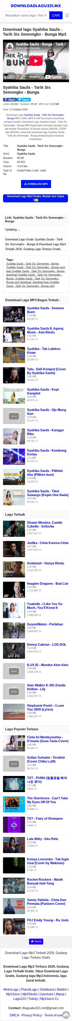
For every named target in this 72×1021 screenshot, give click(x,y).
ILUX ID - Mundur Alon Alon (47, 665)
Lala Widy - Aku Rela (42, 839)
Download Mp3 (38, 184)
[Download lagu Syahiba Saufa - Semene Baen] (14, 314)
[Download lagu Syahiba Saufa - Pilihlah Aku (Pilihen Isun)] (14, 476)
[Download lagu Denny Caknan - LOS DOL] (14, 650)
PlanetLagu (29, 989)
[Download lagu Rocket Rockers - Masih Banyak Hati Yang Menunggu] (14, 885)
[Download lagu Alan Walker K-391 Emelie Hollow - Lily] (14, 691)
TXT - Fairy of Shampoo (45, 818)
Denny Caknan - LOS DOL (46, 644)
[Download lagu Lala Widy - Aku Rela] (14, 844)
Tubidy (33, 998)
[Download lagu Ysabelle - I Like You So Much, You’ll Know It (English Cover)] (14, 609)
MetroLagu (11, 989)
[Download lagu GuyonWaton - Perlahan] (14, 630)
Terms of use (53, 1015)
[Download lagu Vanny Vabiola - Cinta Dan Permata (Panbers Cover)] (14, 905)
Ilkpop (60, 994)
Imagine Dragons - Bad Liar (47, 583)
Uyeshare (46, 994)
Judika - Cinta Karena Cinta (47, 543)
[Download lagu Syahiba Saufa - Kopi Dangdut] (14, 395)
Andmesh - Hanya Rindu (45, 563)
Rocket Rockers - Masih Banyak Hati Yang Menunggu (45, 883)
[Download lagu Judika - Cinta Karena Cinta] (14, 548)
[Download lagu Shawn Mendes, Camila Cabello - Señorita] (14, 528)
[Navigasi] (66, 15)
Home (37, 941)
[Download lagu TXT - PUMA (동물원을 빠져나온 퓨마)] (14, 783)
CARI (56, 15)
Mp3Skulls (29, 994)
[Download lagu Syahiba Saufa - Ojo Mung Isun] (14, 415)
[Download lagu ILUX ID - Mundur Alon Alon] (14, 670)
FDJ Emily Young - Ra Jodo (48, 920)
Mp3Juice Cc (49, 998)
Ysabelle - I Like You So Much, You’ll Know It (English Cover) (44, 607)
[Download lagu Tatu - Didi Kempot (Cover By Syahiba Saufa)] (14, 375)
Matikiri (62, 989)
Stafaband (47, 989)
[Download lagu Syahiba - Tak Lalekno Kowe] (14, 354)
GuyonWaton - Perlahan (45, 624)
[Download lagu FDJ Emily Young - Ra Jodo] (14, 926)
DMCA (14, 1015)
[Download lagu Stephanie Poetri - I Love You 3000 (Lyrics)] (14, 711)
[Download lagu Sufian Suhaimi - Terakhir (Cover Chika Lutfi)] (14, 763)
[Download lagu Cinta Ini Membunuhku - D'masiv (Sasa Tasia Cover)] (14, 743)
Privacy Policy (32, 1015)
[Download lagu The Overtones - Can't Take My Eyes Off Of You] (14, 804)
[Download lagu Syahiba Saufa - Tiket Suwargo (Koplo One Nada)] (14, 497)
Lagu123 (19, 998)
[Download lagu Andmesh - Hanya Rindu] (14, 569)
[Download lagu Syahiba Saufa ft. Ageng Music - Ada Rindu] (14, 334)
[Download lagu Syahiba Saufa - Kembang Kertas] (14, 456)
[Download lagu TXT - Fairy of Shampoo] (14, 824)
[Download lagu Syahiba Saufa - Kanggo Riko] (14, 436)
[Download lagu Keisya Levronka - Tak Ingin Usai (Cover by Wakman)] (14, 865)
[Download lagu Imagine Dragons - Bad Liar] (14, 589)
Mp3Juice (13, 994)
